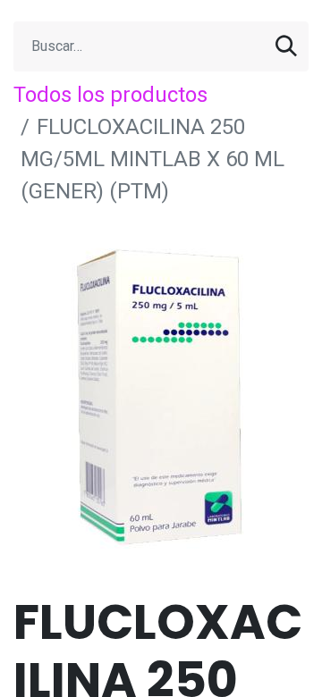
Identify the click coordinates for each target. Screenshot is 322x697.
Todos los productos (110, 94)
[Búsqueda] (286, 46)
